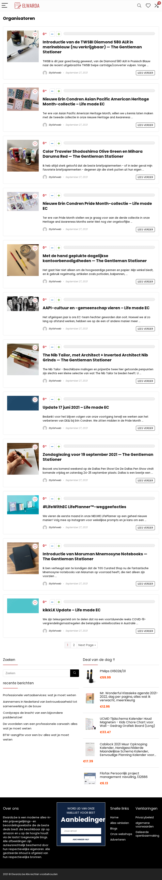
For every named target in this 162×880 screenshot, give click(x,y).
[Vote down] (52, 34)
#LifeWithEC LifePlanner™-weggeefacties (84, 507)
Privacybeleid (145, 817)
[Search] (139, 5)
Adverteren (118, 840)
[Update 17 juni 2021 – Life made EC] (23, 398)
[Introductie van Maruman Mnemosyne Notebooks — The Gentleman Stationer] (23, 545)
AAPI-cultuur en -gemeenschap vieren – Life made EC (96, 308)
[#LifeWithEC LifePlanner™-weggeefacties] (23, 497)
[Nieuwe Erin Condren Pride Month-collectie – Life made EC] (23, 194)
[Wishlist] (148, 5)
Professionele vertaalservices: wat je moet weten (39, 695)
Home (114, 817)
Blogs (113, 828)
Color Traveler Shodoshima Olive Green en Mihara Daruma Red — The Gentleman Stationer (93, 154)
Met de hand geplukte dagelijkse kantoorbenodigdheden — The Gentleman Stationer (95, 258)
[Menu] (4, 5)
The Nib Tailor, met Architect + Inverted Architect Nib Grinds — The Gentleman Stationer (95, 357)
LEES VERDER (145, 73)
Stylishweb (54, 72)
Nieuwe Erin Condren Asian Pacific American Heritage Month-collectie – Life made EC (96, 101)
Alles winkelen (119, 823)
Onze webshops (121, 834)
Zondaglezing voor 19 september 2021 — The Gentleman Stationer (98, 457)
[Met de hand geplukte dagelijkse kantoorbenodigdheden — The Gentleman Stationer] (23, 246)
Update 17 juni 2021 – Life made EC (76, 407)
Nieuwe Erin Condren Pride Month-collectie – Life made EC (97, 206)
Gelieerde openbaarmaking (147, 834)
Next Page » (87, 645)
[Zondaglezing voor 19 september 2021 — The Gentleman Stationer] (23, 445)
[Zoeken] (74, 673)
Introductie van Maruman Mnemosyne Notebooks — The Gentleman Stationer (95, 556)
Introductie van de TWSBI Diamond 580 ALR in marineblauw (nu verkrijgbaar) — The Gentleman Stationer (92, 47)
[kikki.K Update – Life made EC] (23, 601)
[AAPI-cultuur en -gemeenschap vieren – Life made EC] (23, 299)
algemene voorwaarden (145, 824)
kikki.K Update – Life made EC (72, 610)
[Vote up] (58, 34)
